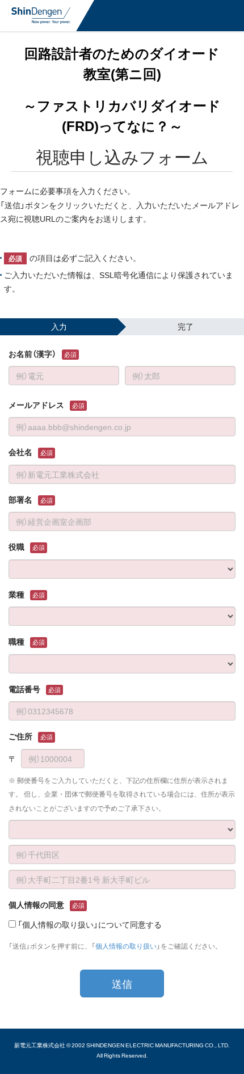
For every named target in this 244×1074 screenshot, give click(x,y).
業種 (16, 594)
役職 (16, 546)
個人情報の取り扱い (126, 946)
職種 (16, 641)
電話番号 (24, 688)
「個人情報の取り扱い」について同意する (90, 924)
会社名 (20, 451)
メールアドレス (36, 404)
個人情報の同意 (36, 904)
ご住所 (20, 736)
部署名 (20, 499)
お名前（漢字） (32, 353)
